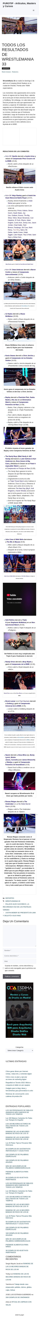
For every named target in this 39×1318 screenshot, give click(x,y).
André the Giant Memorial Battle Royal (24, 264)
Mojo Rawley (17, 195)
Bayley (7, 397)
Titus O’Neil (27, 235)
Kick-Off (8, 156)
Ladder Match (13, 466)
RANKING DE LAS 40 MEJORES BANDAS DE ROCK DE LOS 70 (17, 1132)
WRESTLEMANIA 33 (12, 901)
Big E (28, 488)
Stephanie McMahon (18, 622)
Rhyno (23, 220)
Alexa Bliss (22, 755)
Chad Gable (18, 225)
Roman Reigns (10, 801)
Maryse (17, 542)
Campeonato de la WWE (20, 664)
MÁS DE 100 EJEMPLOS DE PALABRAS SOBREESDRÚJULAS (18, 1167)
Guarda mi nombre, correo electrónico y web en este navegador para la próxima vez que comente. (20, 968)
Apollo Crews (18, 232)
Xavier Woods (21, 491)
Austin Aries (29, 156)
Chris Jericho (28, 356)
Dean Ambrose (17, 270)
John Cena (9, 539)
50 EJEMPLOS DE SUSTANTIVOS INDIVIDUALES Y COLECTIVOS (18, 1150)
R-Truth (17, 220)
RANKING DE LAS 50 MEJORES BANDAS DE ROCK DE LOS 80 (18, 1277)
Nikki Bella (19, 539)
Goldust (14, 215)
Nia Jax (14, 400)
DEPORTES (6, 68)
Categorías (19, 1047)
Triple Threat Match (17, 481)
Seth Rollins (10, 620)
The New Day (20, 488)
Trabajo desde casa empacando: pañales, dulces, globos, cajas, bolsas (19, 1287)
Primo (19, 210)
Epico (23, 230)
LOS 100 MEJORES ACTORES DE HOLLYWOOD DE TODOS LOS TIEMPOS (18, 1126)
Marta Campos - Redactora (10, 72)
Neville (14, 156)
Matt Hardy (22, 456)
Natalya (9, 762)
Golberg (10, 703)
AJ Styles (8, 314)
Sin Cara (25, 227)
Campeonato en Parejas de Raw (18, 468)
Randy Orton (10, 662)
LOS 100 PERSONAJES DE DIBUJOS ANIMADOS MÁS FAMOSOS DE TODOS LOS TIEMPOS (19, 1112)
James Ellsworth (28, 760)
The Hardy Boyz (11, 456)
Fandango (17, 227)
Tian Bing (16, 230)
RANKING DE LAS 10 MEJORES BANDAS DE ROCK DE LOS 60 (17, 1138)
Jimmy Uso (27, 223)
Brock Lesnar (10, 701)
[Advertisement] (11, 138)
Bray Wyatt (27, 662)
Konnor (20, 215)
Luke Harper (18, 235)
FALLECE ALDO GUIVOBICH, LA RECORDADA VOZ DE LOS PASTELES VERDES (17, 907)
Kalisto (25, 210)
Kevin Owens (10, 356)
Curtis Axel (18, 223)
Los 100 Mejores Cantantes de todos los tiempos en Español (19, 1119)
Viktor (15, 218)
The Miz (10, 542)
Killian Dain (17, 237)
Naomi (7, 755)
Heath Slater (17, 213)
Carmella (14, 760)
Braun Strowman (23, 218)
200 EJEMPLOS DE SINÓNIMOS (17, 1297)
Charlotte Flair (23, 397)
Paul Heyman (24, 701)
